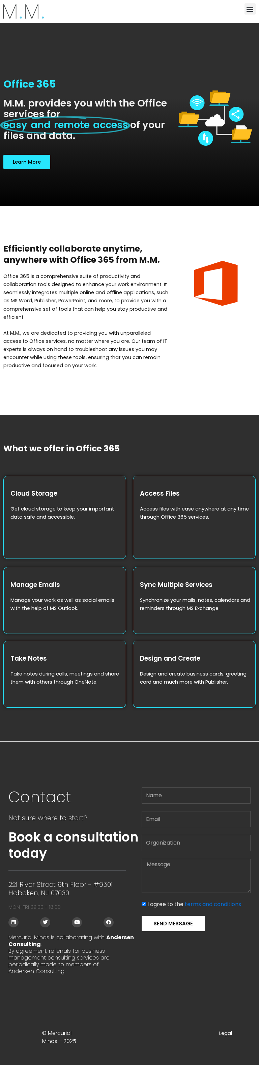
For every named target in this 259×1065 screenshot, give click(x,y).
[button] (250, 9)
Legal (225, 1033)
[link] (23, 11)
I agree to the (194, 904)
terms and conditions (213, 904)
